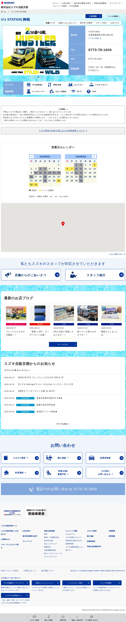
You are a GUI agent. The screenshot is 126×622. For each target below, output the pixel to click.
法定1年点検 (48, 540)
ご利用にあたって (29, 571)
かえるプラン (70, 534)
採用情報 (112, 536)
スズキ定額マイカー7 (73, 537)
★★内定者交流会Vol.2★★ (49, 398)
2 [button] (33, 77)
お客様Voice (5, 539)
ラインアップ (114, 3)
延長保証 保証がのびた (74, 540)
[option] (36, 50)
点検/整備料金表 (50, 550)
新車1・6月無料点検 (51, 537)
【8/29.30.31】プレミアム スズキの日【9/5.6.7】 (40, 377)
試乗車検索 (91, 541)
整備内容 (47, 547)
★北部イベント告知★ (46, 412)
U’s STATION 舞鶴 (15, 19)
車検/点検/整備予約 (94, 546)
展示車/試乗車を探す (82, 3)
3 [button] (35, 77)
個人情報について (47, 571)
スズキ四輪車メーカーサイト (13, 583)
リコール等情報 (105, 583)
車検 (45, 534)
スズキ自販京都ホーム (9, 526)
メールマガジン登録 (75, 583)
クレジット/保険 (59, 6)
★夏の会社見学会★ (45, 405)
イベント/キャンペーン (16, 370)
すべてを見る (63, 344)
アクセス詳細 (93, 38)
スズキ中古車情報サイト (14, 595)
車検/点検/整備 (100, 3)
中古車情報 (74, 6)
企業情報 (112, 531)
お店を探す (66, 3)
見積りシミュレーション (44, 583)
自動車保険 (70, 544)
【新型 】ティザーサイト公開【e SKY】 (36, 391)
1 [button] (31, 77)
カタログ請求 (92, 531)
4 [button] (38, 77)
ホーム (56, 3)
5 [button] (40, 77)
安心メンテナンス (50, 544)
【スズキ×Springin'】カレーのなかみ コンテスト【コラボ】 (45, 384)
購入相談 (90, 536)
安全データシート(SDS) (9, 571)
